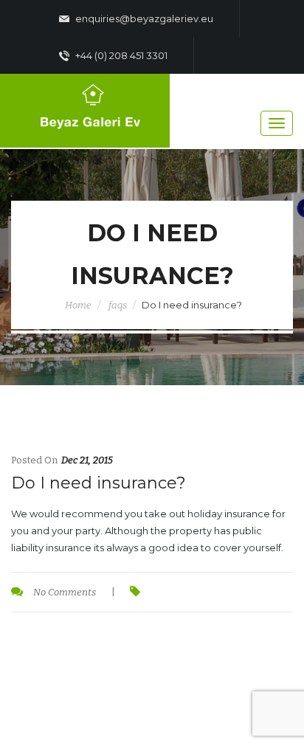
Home (78, 305)
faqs (117, 305)
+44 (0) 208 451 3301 (120, 55)
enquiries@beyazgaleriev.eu (143, 18)
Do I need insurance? (98, 483)
